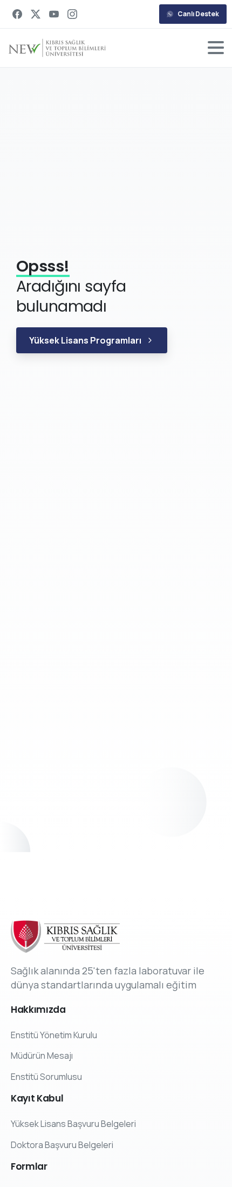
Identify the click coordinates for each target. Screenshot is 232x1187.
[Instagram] (72, 14)
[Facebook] (17, 14)
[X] (35, 14)
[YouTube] (54, 14)
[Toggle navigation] (216, 47)
